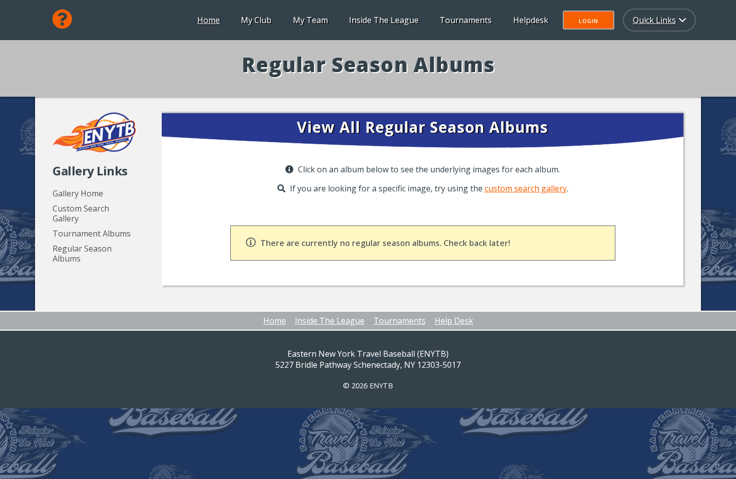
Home (208, 20)
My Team (310, 20)
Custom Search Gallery (81, 213)
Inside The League (384, 20)
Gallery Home (78, 193)
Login (588, 21)
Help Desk (454, 320)
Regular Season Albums (82, 253)
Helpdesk (530, 20)
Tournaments (466, 20)
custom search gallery (526, 188)
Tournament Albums (92, 233)
